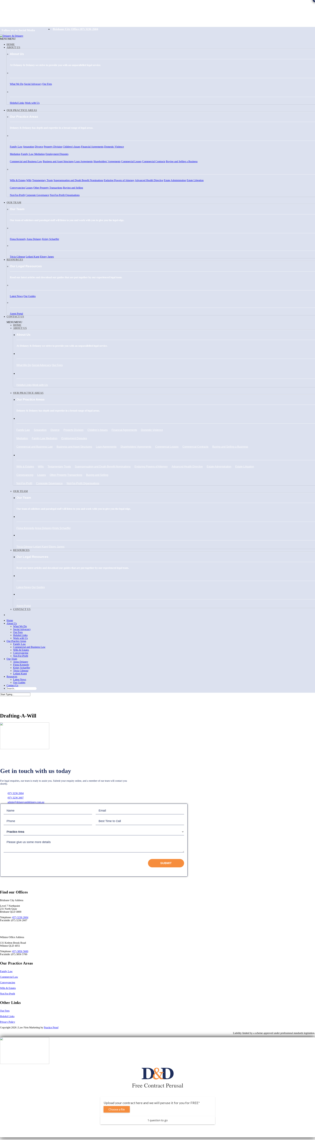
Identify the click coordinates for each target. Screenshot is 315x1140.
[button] (8, 38)
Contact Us (15, 316)
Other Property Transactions (47, 187)
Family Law (16, 146)
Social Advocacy (33, 84)
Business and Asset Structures (58, 161)
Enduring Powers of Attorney (119, 180)
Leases (29, 187)
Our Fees (47, 84)
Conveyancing (17, 187)
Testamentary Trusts (42, 180)
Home (11, 44)
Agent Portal (16, 313)
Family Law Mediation (33, 154)
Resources (15, 259)
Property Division (53, 146)
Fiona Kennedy (18, 239)
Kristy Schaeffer (50, 239)
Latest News (16, 296)
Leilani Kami (32, 256)
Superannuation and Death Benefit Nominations (78, 180)
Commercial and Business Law (26, 161)
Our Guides (29, 296)
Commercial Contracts (153, 161)
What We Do (16, 84)
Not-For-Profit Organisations (65, 195)
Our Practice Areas (22, 110)
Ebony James (47, 256)
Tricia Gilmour (17, 256)
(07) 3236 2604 (16, 793)
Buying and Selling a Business (182, 161)
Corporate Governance (37, 195)
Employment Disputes (56, 154)
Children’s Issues (71, 146)
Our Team (14, 202)
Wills (29, 180)
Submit (166, 863)
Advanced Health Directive (149, 180)
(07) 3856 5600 (20, 951)
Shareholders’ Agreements (106, 161)
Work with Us (32, 102)
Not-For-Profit (17, 195)
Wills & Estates (18, 180)
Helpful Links (17, 102)
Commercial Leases (131, 161)
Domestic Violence (114, 146)
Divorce (39, 146)
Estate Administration (175, 180)
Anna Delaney (34, 239)
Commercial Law (9, 977)
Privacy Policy (7, 1022)
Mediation (15, 154)
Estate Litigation (195, 180)
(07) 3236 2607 (16, 797)
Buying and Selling (73, 187)
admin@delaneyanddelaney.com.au (26, 802)
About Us (13, 47)
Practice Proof (51, 1027)
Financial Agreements (92, 146)
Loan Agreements (83, 161)
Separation (28, 146)
